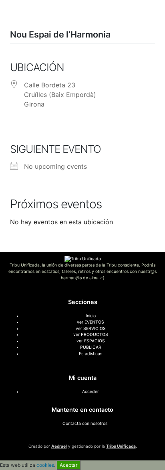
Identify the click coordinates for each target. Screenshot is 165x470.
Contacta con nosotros (84, 423)
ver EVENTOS (90, 322)
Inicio (91, 315)
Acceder (90, 391)
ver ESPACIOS (90, 341)
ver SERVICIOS (91, 328)
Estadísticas (90, 353)
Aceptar (68, 465)
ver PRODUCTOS (90, 334)
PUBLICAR (90, 347)
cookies (45, 465)
